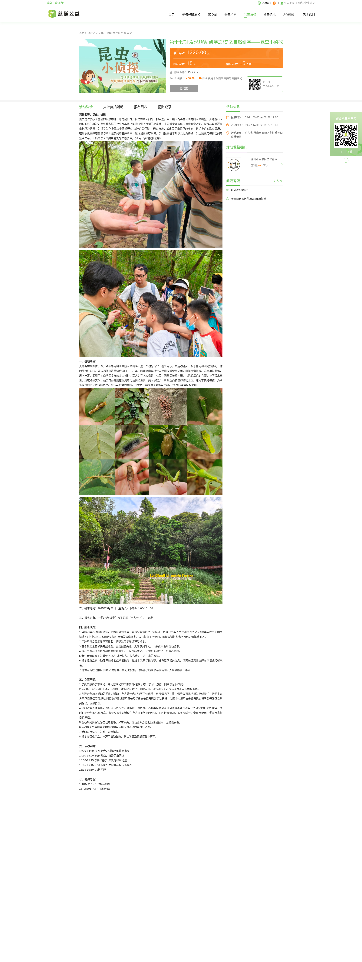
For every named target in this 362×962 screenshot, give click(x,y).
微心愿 (212, 14)
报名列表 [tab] (140, 107)
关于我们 (309, 14)
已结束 (184, 88)
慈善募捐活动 (191, 14)
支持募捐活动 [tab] (113, 107)
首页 (172, 14)
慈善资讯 (270, 14)
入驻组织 (289, 14)
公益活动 (250, 14)
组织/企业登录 (306, 2)
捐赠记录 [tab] (164, 107)
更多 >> (278, 180)
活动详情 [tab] (86, 107)
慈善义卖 (230, 14)
